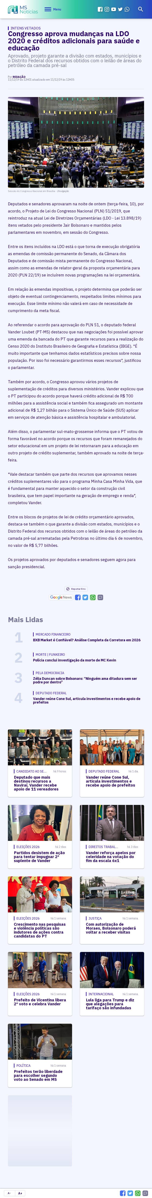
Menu (57, 9)
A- (9, 1193)
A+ (20, 1193)
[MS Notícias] (23, 10)
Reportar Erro (78, 588)
